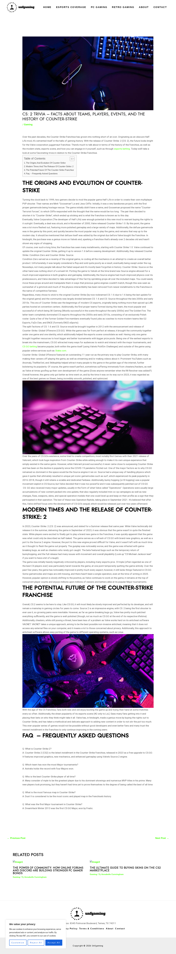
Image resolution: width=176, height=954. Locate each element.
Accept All (54, 943)
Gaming (28, 124)
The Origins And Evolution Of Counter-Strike (46, 163)
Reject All (36, 943)
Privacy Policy (68, 928)
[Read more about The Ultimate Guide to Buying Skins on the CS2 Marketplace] (95, 862)
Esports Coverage (71, 7)
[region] (36, 934)
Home (47, 7)
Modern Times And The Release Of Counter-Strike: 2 (49, 166)
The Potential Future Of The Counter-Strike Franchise (50, 170)
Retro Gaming (123, 7)
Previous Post (16, 838)
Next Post (162, 838)
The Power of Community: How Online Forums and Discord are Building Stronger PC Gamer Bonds (48, 870)
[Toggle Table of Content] (71, 158)
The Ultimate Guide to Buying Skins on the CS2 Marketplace (125, 869)
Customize (17, 943)
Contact (160, 7)
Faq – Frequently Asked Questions (42, 173)
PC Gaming (99, 7)
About (144, 7)
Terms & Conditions (91, 928)
